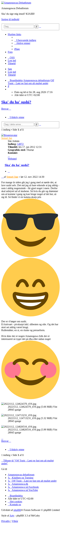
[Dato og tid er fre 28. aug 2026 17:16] (9, 89)
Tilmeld (12, 74)
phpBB (17, 510)
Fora (10, 52)
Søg (10, 69)
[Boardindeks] (16, 2)
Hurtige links (14, 34)
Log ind (12, 71)
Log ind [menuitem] (12, 60)
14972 (20, 144)
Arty (12, 515)
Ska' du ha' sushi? (16, 102)
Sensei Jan (6, 138)
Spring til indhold (10, 19)
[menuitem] (25, 40)
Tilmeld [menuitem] (12, 63)
